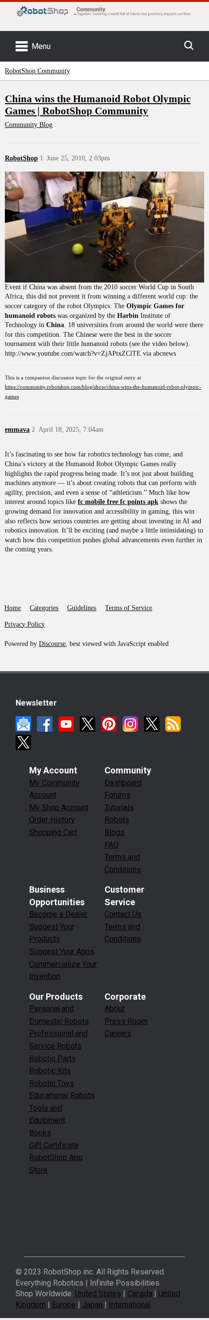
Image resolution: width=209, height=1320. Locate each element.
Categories (44, 608)
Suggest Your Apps (61, 951)
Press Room (125, 1021)
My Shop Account (58, 807)
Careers (117, 1033)
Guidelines (81, 608)
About (114, 1008)
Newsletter (23, 724)
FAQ (111, 844)
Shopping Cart (53, 832)
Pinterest (109, 724)
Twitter (87, 724)
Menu (41, 46)
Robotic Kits (50, 1070)
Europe (64, 1304)
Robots (116, 819)
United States (98, 1293)
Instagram (130, 724)
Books (40, 1132)
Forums (117, 795)
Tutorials (119, 807)
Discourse (52, 643)
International (130, 1304)
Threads (151, 724)
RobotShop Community (37, 71)
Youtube (66, 724)
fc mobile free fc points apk (118, 501)
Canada (139, 1293)
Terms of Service (128, 608)
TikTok (23, 742)
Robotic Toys (51, 1083)
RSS (173, 724)
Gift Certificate (54, 1145)
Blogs (114, 832)
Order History (52, 819)
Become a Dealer (58, 914)
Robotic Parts (52, 1058)
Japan (92, 1304)
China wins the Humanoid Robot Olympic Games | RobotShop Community (98, 105)
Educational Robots (62, 1095)
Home (12, 608)
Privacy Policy (24, 624)
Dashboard (122, 782)
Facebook (44, 724)
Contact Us (122, 914)
